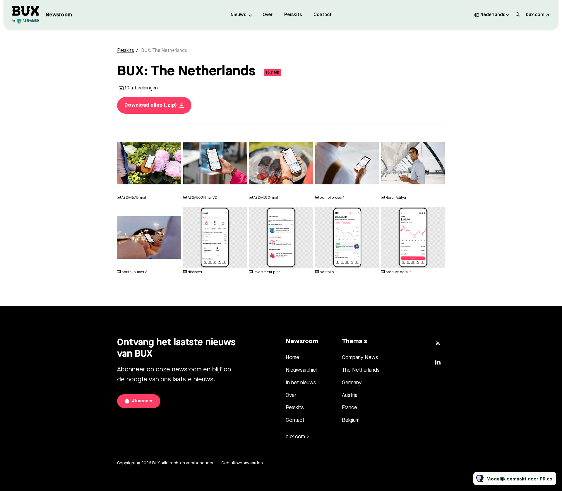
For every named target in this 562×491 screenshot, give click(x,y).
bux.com (535, 15)
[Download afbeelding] (173, 186)
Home (292, 357)
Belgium (350, 420)
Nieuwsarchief (302, 370)
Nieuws (238, 15)
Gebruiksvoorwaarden (242, 463)
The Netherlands (361, 370)
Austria (349, 395)
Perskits (293, 15)
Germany (351, 382)
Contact (322, 15)
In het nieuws (301, 382)
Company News (360, 357)
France (349, 407)
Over (268, 15)
